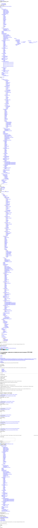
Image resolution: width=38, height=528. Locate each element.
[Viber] (4, 349)
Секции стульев (5, 172)
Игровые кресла (7, 136)
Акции (3, 179)
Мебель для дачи (7, 103)
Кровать (7, 97)
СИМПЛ (6, 145)
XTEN (5, 110)
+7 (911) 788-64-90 (3, 4)
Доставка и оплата (4, 180)
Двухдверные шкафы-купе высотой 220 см (10, 162)
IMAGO (6, 113)
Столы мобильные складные (7, 167)
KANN (6, 160)
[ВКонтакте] (0, 349)
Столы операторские (9, 122)
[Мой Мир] (2, 349)
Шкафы (4, 131)
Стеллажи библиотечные (6, 170)
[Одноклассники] (1, 349)
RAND (5, 157)
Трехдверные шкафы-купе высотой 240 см (10, 164)
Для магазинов (5, 175)
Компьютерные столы (7, 129)
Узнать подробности (8, 6)
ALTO (5, 149)
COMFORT (6, 119)
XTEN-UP (6, 112)
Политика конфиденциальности (4, 517)
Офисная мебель (5, 109)
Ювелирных (6, 176)
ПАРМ (5, 144)
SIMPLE (6, 115)
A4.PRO (6, 120)
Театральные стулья (7, 138)
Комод (7, 94)
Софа (7, 84)
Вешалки (4, 132)
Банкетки (4, 171)
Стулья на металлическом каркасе (9, 137)
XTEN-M (6, 111)
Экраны (7, 126)
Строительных (6, 178)
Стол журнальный (8, 92)
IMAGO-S (6, 114)
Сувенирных (6, 177)
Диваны (6, 147)
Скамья (7, 100)
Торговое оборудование (6, 158)
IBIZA (5, 166)
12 (0, 394)
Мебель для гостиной (9, 212)
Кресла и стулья (7, 266)
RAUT (5, 151)
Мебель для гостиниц (6, 159)
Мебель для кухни (7, 86)
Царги (7, 127)
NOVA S (6, 117)
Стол (6, 93)
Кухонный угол (8, 89)
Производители (5, 182)
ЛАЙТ (5, 143)
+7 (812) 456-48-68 (3, 3)
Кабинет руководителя (32, 358)
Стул (6, 96)
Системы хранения (8, 123)
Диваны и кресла (7, 80)
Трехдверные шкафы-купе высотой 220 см (10, 163)
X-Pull (5, 168)
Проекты (3, 173)
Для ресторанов (5, 174)
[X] (3, 349)
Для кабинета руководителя (8, 130)
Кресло (7, 81)
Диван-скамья (8, 83)
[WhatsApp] (5, 349)
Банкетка (7, 102)
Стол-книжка (8, 87)
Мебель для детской (8, 232)
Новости (4, 181)
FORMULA (6, 118)
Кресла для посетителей (8, 135)
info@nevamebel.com (2, 520)
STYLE (6, 116)
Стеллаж (7, 91)
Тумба (7, 101)
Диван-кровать (8, 106)
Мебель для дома (5, 79)
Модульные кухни (7, 306)
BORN (5, 152)
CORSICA (6, 165)
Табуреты (6, 139)
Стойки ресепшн (5, 153)
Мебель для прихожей (8, 99)
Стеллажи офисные (5, 133)
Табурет (7, 88)
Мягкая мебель (5, 140)
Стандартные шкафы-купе (6, 161)
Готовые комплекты (8, 124)
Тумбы (7, 125)
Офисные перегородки (6, 156)
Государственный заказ (3, 6)
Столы (12, 358)
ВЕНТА (6, 141)
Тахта (7, 98)
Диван (7, 108)
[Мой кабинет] (0, 192)
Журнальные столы (7, 128)
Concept (6, 121)
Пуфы (4, 169)
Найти (1, 525)
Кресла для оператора (7, 134)
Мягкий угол (8, 85)
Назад (4, 194)
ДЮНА (6, 142)
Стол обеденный (8, 90)
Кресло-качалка (8, 82)
